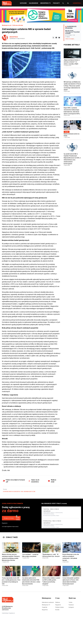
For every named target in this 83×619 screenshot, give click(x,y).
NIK (22, 491)
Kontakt (57, 609)
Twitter (70, 602)
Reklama (57, 602)
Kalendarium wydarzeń (48, 602)
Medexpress (14, 37)
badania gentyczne (29, 491)
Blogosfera (45, 609)
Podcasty (56, 3)
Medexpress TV (46, 604)
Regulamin (4, 523)
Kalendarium (33, 3)
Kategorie (23, 3)
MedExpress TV (45, 3)
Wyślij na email (53, 481)
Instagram (71, 607)
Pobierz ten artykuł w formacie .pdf (15, 481)
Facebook (71, 604)
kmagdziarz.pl (12, 613)
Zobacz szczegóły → (70, 38)
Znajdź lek (44, 607)
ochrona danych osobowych (11, 491)
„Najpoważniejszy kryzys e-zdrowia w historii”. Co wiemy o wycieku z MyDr (72, 62)
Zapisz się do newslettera (35, 481)
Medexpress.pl (6, 25)
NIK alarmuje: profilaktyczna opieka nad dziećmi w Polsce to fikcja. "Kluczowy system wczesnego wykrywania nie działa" (72, 86)
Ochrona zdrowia (17, 25)
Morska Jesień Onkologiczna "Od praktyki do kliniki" (72, 32)
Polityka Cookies (59, 607)
